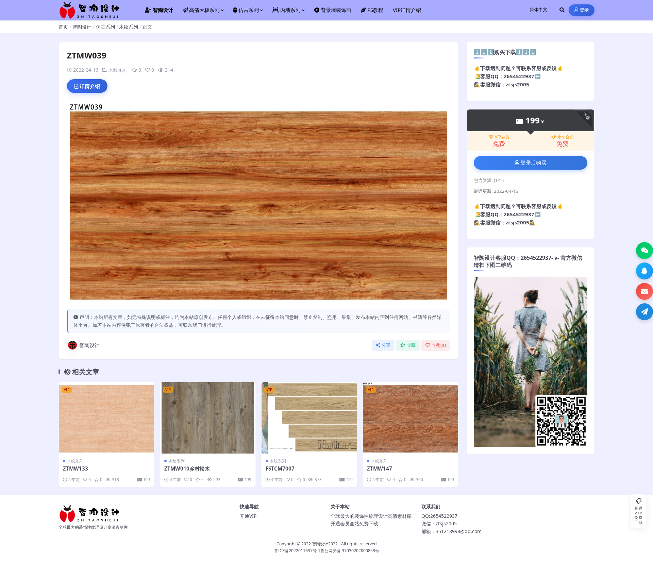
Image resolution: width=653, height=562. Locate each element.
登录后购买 (533, 163)
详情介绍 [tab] (90, 86)
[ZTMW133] (106, 418)
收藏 (411, 345)
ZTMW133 (75, 468)
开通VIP (248, 516)
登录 (584, 10)
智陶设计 (81, 26)
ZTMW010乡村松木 (187, 468)
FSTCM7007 (280, 468)
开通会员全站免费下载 (354, 523)
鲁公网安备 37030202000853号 (349, 551)
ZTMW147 (379, 468)
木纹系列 (128, 26)
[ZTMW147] (410, 418)
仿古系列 (105, 26)
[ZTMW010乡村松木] (207, 418)
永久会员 (565, 137)
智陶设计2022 (325, 544)
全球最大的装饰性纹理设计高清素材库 (371, 516)
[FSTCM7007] (309, 418)
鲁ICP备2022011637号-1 (297, 551)
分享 (386, 345)
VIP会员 (502, 137)
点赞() (438, 345)
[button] (644, 250)
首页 (63, 26)
